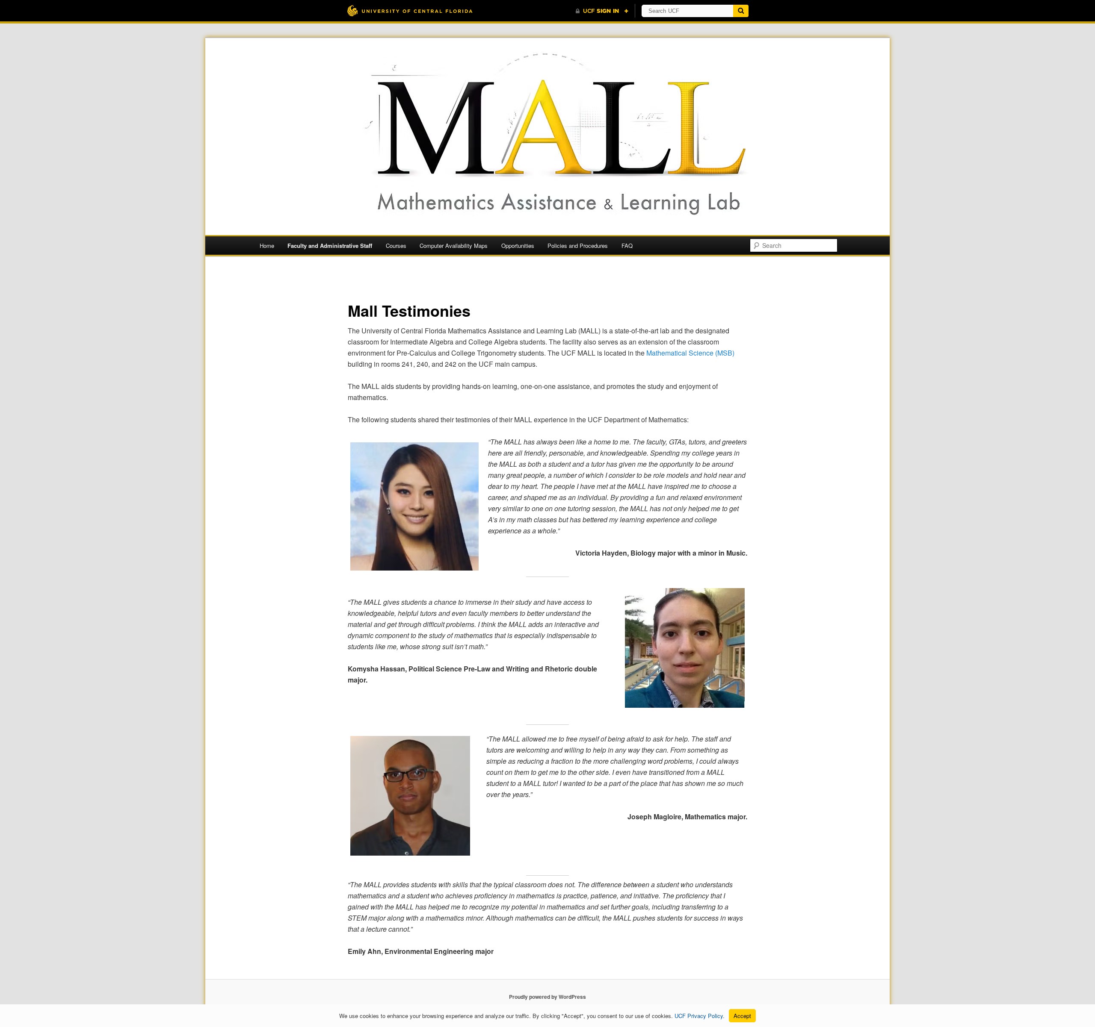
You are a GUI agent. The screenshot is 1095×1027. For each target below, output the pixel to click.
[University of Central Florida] (409, 10)
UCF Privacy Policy (699, 1016)
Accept (742, 1016)
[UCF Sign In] (602, 11)
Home (267, 245)
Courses (396, 245)
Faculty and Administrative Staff (329, 245)
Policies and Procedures (578, 245)
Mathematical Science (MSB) (690, 353)
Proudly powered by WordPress (547, 997)
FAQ (627, 245)
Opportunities (517, 245)
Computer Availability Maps (454, 245)
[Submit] (741, 11)
